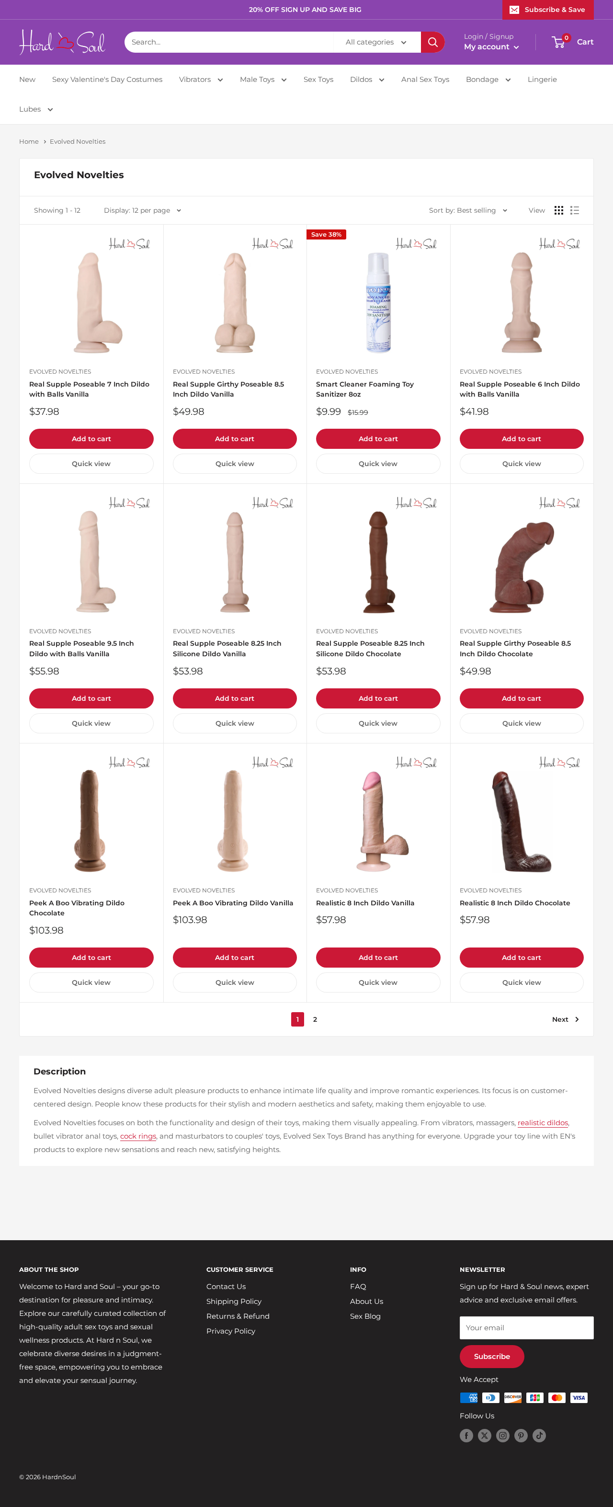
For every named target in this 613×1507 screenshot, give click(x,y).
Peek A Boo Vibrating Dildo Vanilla (233, 903)
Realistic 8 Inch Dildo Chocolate (515, 903)
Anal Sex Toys (425, 79)
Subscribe (492, 1356)
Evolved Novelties (77, 141)
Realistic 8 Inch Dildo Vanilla (365, 903)
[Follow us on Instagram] (503, 1435)
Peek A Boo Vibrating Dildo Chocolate (77, 908)
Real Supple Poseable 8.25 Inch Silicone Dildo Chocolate (370, 648)
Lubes (31, 109)
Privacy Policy (230, 1331)
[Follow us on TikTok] (539, 1435)
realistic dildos (543, 1122)
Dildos (362, 79)
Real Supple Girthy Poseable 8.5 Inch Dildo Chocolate (515, 648)
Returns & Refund (238, 1316)
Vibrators (196, 79)
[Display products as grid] (559, 210)
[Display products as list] (574, 210)
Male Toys (258, 79)
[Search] (433, 42)
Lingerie (542, 79)
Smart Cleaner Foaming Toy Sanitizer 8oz (365, 389)
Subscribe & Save (555, 9)
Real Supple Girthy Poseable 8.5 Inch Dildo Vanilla (228, 389)
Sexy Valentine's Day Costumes (107, 79)
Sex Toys (318, 79)
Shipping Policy (233, 1301)
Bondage (483, 79)
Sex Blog (365, 1316)
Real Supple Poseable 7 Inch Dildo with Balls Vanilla (89, 389)
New (27, 79)
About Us (366, 1301)
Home (29, 141)
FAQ (358, 1286)
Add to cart (91, 438)
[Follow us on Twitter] (484, 1435)
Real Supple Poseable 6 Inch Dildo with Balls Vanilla (520, 389)
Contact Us (226, 1286)
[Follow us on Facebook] (466, 1435)
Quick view (91, 463)
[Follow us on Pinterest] (521, 1435)
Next (560, 1019)
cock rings (138, 1136)
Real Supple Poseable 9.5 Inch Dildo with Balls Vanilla (81, 648)
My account (487, 46)
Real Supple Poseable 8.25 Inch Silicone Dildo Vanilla (227, 648)
